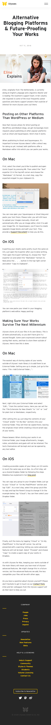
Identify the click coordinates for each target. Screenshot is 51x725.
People (25, 612)
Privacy (25, 621)
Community (25, 663)
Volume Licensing (25, 673)
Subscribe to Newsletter (25, 691)
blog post (32, 475)
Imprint (25, 625)
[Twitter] (20, 698)
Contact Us (25, 676)
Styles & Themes (25, 666)
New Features (25, 642)
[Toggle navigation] (46, 3)
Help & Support (25, 660)
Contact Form (39, 584)
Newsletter (25, 639)
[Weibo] (30, 698)
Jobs (25, 615)
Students (25, 669)
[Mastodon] (25, 698)
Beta (25, 645)
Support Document (19, 232)
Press (25, 618)
